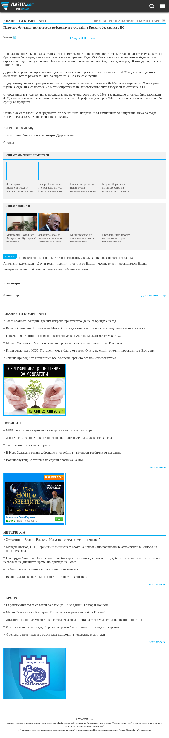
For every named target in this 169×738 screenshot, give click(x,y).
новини (62, 263)
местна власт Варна (133, 263)
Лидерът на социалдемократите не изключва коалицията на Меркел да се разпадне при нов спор (74, 619)
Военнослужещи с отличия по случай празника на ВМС (45, 460)
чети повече (157, 467)
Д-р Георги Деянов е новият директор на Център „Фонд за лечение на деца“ (59, 437)
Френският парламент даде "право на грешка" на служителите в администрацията (64, 627)
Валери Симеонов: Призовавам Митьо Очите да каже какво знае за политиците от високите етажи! (76, 328)
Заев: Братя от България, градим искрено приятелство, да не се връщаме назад (61, 321)
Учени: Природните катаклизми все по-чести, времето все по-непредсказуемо (61, 358)
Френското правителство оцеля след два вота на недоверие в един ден (55, 634)
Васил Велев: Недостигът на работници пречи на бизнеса (46, 576)
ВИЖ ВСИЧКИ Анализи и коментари (127, 21)
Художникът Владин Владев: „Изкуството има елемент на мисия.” (53, 539)
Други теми (45, 263)
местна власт (107, 263)
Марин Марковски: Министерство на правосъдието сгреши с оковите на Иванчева (64, 343)
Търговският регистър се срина (28, 445)
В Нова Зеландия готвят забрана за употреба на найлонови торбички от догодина (63, 452)
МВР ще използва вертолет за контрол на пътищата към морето (50, 430)
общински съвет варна (46, 269)
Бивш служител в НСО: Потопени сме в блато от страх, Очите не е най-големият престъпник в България (80, 350)
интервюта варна (15, 269)
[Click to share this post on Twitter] (14, 38)
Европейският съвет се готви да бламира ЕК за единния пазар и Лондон (57, 605)
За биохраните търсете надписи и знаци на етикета (42, 569)
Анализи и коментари (18, 263)
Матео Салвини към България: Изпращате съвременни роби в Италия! (55, 612)
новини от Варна (82, 263)
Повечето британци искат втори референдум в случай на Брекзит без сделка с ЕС (76, 257)
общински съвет (76, 269)
